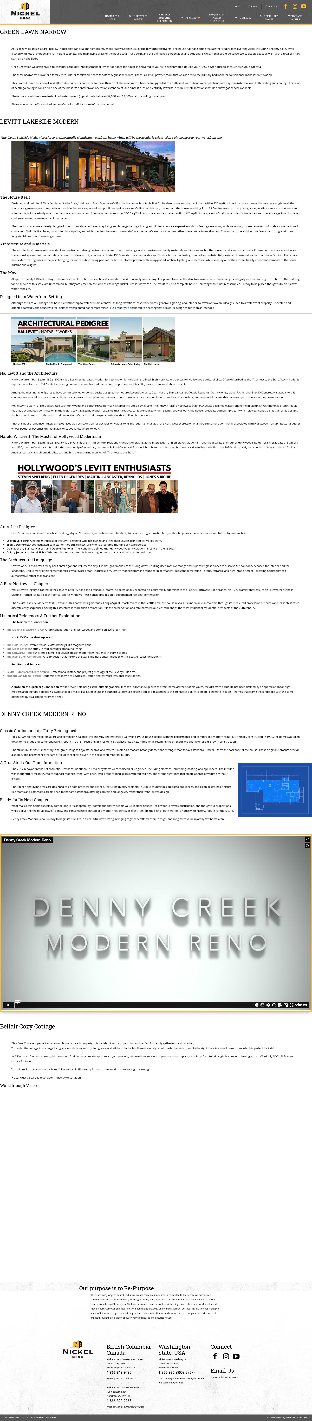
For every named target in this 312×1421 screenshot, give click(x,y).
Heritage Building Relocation (164, 18)
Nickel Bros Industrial (34, 1417)
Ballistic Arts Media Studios (298, 1417)
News (237, 6)
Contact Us (271, 6)
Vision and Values (295, 18)
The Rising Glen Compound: (24, 656)
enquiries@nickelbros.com (224, 1377)
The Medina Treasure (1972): (25, 629)
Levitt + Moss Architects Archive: (28, 672)
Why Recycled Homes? (138, 18)
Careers (253, 6)
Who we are (243, 17)
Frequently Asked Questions (217, 18)
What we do (189, 17)
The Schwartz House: (20, 653)
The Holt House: (17, 645)
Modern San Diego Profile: (23, 676)
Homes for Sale (112, 18)
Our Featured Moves (269, 18)
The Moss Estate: (18, 649)
